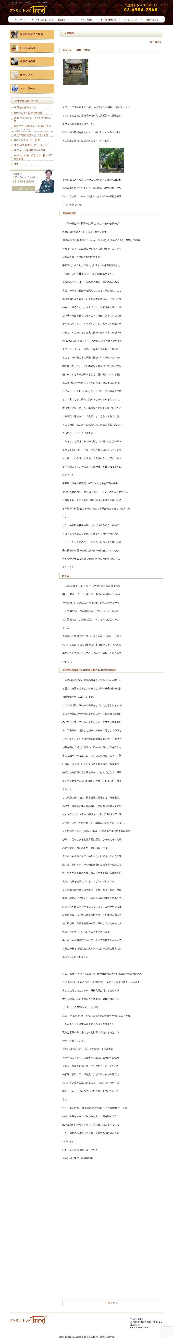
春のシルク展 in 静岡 (27, 139)
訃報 (16, 164)
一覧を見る (112, 1302)
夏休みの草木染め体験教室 (28, 112)
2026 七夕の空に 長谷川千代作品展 (32, 119)
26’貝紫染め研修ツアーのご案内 (31, 134)
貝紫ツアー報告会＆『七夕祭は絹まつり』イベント (33, 128)
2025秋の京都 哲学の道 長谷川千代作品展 (33, 157)
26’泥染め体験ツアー (25, 107)
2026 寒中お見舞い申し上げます (31, 145)
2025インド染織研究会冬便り (29, 150)
